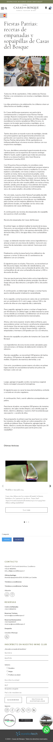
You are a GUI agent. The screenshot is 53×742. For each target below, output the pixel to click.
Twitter (7, 539)
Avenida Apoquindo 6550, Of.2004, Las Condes (21, 577)
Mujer (10, 671)
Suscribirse (13, 700)
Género (7, 665)
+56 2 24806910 (10, 609)
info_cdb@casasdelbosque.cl (14, 571)
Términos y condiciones (13, 582)
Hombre (11, 668)
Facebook (18, 539)
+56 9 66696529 (10, 622)
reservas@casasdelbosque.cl (15, 624)
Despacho (8, 628)
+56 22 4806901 (10, 569)
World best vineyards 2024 (14, 490)
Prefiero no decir (14, 675)
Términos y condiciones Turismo (16, 586)
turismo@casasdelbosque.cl (14, 615)
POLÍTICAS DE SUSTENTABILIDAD (37, 700)
